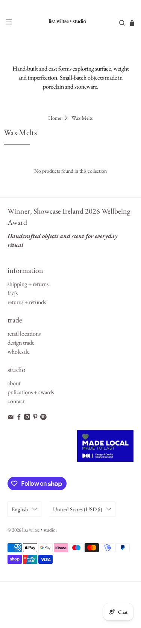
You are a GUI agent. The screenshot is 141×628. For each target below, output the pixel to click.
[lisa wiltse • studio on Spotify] (43, 418)
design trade (21, 342)
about (14, 383)
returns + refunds (27, 302)
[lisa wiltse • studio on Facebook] (19, 418)
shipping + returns (28, 284)
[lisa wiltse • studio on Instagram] (27, 418)
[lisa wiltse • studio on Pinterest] (35, 418)
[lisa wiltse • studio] (70, 23)
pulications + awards (31, 392)
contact (16, 401)
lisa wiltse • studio (39, 530)
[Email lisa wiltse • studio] (11, 418)
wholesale (18, 351)
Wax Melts (82, 117)
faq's (13, 293)
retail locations (24, 333)
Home (54, 117)
